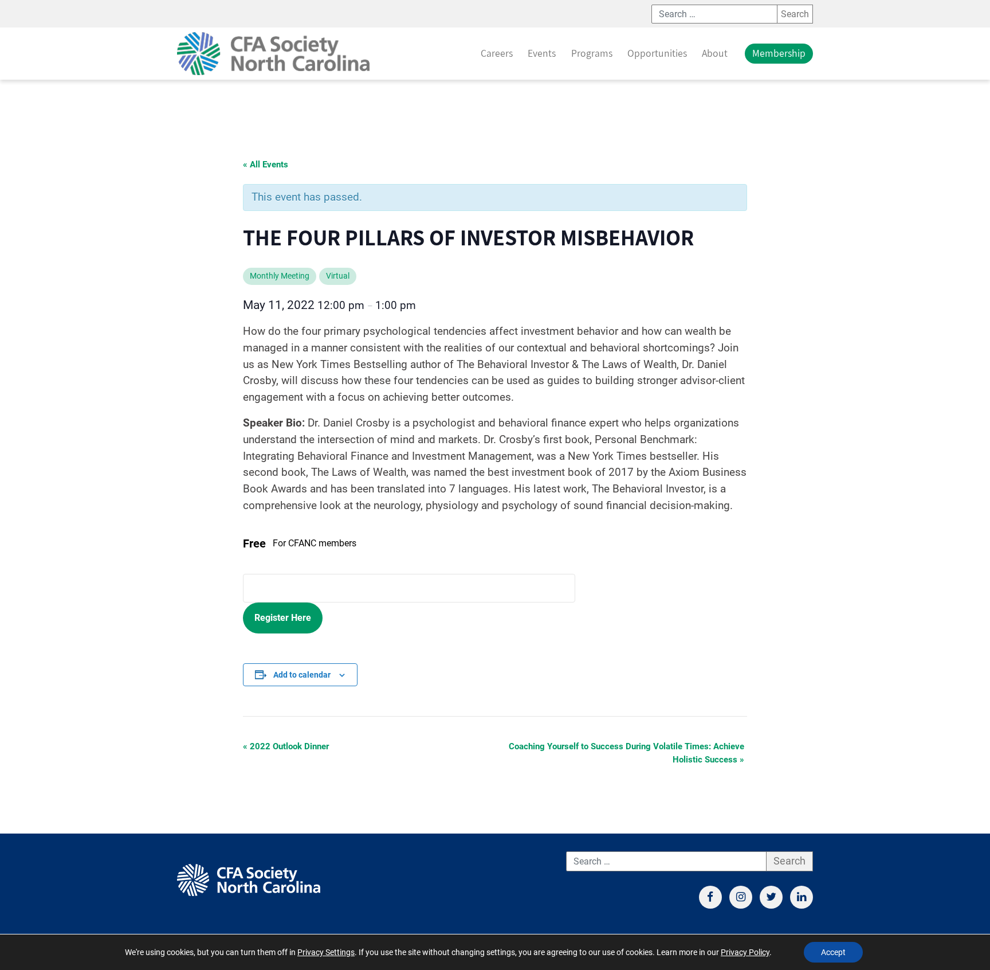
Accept (833, 952)
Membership (779, 53)
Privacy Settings (326, 952)
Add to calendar (302, 674)
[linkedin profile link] (801, 897)
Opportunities (657, 53)
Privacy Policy (745, 952)
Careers (497, 53)
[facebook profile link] (710, 897)
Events (542, 53)
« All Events (265, 164)
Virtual (337, 276)
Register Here (282, 617)
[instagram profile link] (740, 897)
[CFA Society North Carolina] (273, 53)
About (715, 53)
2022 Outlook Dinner (286, 746)
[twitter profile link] (771, 897)
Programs (591, 53)
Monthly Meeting (279, 276)
